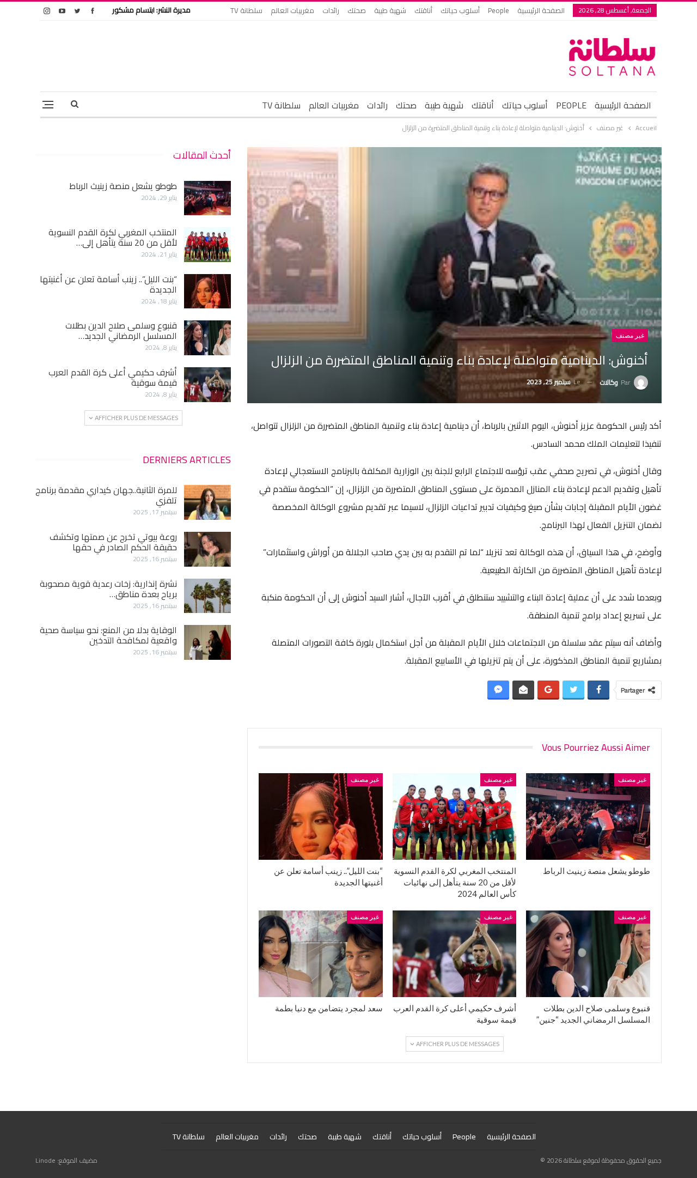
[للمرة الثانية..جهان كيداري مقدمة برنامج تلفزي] (207, 502)
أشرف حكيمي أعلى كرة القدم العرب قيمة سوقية (112, 377)
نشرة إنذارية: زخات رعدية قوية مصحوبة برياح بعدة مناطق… (108, 588)
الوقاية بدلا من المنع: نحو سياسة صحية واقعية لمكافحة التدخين (108, 635)
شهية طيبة (390, 10)
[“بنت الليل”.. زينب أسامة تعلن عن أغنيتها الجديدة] (321, 816)
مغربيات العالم (292, 10)
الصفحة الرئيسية (541, 10)
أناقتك (423, 10)
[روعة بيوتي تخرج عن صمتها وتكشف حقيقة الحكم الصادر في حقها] (207, 549)
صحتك (356, 10)
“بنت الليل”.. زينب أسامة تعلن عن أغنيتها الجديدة (108, 284)
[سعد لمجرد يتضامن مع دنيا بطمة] (321, 953)
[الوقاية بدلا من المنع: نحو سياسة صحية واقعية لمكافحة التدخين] (207, 642)
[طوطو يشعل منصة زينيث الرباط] (588, 816)
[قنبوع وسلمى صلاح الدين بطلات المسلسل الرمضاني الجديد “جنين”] (588, 953)
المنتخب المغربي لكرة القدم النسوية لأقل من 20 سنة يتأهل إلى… (112, 237)
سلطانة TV (246, 10)
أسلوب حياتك (460, 10)
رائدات (330, 10)
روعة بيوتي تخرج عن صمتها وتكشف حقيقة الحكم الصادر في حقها (113, 542)
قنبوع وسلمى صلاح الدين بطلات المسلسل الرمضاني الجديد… (121, 330)
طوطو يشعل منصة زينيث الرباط (123, 186)
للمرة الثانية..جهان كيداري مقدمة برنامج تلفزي (106, 495)
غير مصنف (630, 335)
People (498, 10)
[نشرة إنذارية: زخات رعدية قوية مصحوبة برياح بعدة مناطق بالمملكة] (207, 596)
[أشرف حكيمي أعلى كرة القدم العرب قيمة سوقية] (455, 953)
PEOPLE (571, 105)
